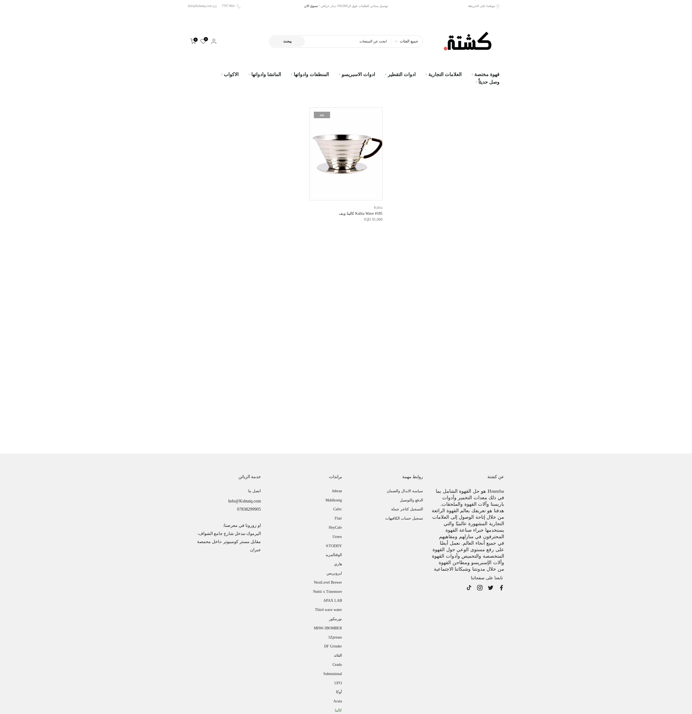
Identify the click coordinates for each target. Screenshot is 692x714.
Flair (338, 518)
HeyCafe (335, 527)
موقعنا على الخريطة (481, 6)
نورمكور (335, 619)
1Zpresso (335, 637)
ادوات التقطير (402, 74)
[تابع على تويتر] (490, 588)
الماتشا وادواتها (266, 74)
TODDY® (334, 546)
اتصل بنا (254, 491)
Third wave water (328, 610)
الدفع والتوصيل (411, 500)
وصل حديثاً (489, 82)
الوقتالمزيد (333, 555)
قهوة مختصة (487, 74)
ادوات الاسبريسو (358, 74)
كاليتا (338, 710)
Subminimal (332, 674)
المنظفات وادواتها (311, 74)
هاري (338, 564)
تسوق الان (311, 6)
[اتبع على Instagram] (480, 588)
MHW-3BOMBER (328, 628)
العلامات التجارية (445, 74)
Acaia (337, 701)
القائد (338, 655)
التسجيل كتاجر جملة (407, 509)
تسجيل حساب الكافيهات (404, 518)
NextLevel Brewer (328, 582)
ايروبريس (334, 573)
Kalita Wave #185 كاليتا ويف (360, 213)
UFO (338, 683)
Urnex (337, 537)
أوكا (339, 692)
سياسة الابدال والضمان (405, 491)
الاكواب (231, 74)
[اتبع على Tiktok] (469, 588)
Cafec (337, 509)
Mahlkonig (333, 500)
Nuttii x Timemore (327, 592)
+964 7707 (229, 6)
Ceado (337, 665)
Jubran (337, 491)
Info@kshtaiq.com (200, 6)
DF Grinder (333, 646)
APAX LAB (332, 601)
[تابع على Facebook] (501, 588)
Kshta (378, 208)
